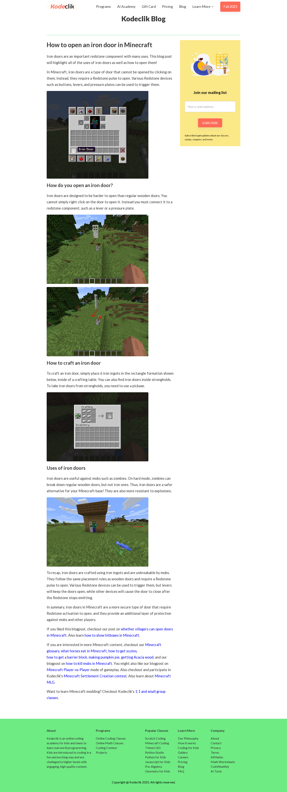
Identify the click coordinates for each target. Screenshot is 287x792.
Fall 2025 (230, 6)
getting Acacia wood (137, 657)
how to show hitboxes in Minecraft (112, 635)
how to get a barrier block (67, 657)
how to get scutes (122, 651)
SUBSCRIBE (210, 123)
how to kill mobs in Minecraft (89, 663)
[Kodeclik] (58, 6)
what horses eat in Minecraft (84, 651)
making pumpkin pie (104, 657)
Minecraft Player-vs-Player (68, 670)
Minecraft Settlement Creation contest (95, 676)
